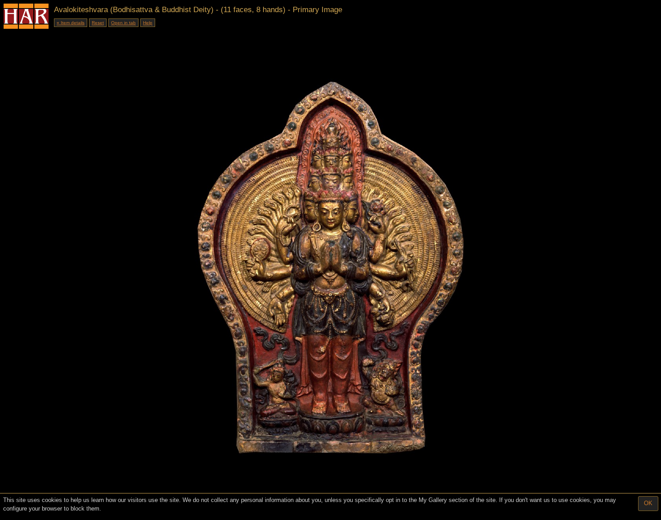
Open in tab (123, 22)
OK (648, 503)
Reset (98, 22)
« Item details (71, 22)
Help (147, 22)
